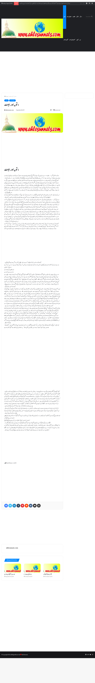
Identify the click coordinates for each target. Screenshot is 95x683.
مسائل (81, 17)
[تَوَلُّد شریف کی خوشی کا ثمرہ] (51, 568)
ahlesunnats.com (10, 110)
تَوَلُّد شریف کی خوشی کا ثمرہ (47, 574)
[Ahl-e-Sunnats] (32, 28)
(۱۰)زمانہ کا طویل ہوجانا (28, 574)
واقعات (74, 17)
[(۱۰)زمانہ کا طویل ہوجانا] (32, 568)
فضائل (77, 17)
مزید (80, 40)
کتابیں (77, 40)
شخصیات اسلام (66, 40)
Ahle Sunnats (24, 655)
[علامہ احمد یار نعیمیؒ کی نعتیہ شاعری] (12, 568)
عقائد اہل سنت (69, 17)
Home (6, 97)
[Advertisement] (47, 75)
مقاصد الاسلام (12, 100)
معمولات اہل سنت (72, 40)
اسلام (64, 17)
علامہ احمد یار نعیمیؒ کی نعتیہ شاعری (9, 574)
